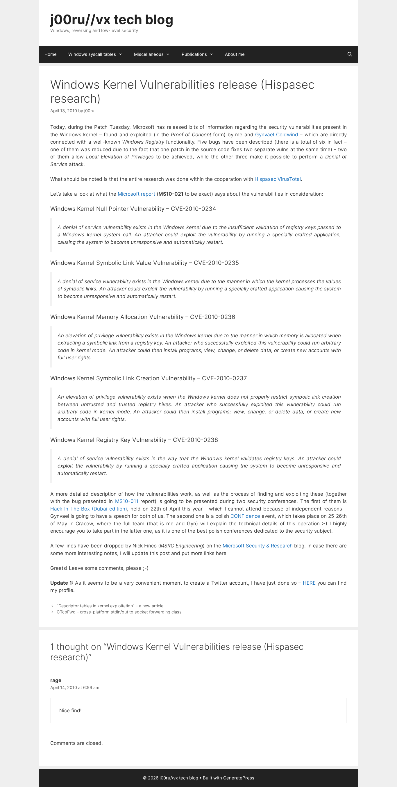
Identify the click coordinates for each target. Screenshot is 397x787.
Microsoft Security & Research (258, 546)
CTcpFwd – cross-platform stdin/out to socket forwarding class (119, 611)
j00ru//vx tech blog (112, 19)
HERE (309, 583)
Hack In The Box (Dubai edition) (88, 509)
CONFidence (245, 516)
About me (235, 54)
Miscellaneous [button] (149, 54)
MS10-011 (126, 501)
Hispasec (265, 179)
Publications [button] (194, 54)
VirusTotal (289, 179)
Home (50, 54)
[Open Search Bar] (349, 54)
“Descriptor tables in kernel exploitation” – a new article (110, 605)
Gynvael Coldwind (276, 135)
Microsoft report (136, 194)
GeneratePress (238, 778)
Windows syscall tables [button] (92, 54)
